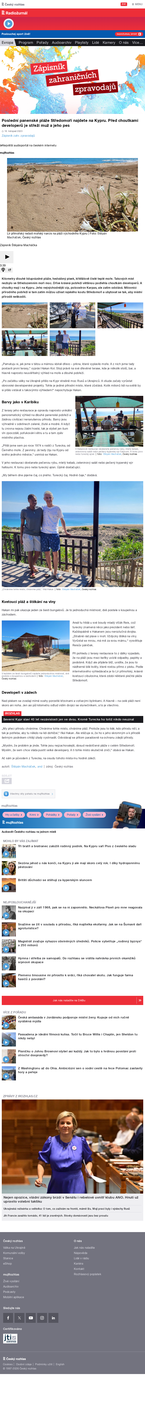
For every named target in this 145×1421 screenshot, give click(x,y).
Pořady (42, 42)
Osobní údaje (24, 1364)
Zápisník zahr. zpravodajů (18, 135)
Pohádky (51, 814)
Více (137, 42)
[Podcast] (3, 270)
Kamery (109, 42)
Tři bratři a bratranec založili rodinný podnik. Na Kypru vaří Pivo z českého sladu (77, 846)
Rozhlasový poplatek (87, 1274)
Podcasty (9, 1292)
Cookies (8, 1364)
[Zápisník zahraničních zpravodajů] (72, 80)
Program (26, 42)
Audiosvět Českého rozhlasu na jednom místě (29, 831)
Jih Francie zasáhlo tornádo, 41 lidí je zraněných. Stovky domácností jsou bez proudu (56, 1215)
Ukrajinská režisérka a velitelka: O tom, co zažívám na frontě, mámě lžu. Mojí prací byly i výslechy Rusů (67, 1208)
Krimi (33, 814)
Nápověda (80, 1253)
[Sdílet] (9, 270)
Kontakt (79, 1269)
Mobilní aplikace (13, 1297)
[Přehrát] (6, 257)
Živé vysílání (93, 814)
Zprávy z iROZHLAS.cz (20, 1096)
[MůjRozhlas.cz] (7, 153)
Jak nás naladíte (84, 1247)
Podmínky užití (44, 1364)
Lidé (95, 42)
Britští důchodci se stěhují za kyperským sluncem (55, 880)
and (39, 766)
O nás (124, 42)
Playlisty (81, 42)
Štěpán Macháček (112, 454)
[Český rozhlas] (13, 4)
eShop (7, 1263)
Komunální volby (14, 1253)
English (60, 1364)
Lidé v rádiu (81, 1258)
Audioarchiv (61, 42)
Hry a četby (12, 814)
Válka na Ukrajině (14, 1247)
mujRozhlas (9, 805)
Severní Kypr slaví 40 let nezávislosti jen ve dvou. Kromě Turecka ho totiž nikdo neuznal (68, 719)
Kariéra (78, 1263)
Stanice (8, 1258)
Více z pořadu (14, 1012)
